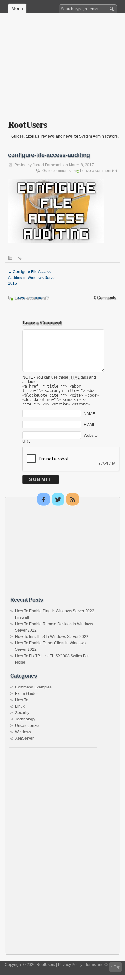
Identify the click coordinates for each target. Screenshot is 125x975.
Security (22, 713)
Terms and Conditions (104, 965)
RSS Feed (72, 499)
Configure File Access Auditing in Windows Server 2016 (32, 278)
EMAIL (89, 424)
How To (21, 700)
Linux (20, 706)
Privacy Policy (70, 965)
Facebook (43, 499)
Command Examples (33, 687)
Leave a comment (95, 171)
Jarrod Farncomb (48, 165)
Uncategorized (28, 725)
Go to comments (56, 171)
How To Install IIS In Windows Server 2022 (51, 636)
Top (117, 967)
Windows (23, 732)
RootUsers (27, 124)
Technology (25, 719)
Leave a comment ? (31, 297)
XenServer (24, 738)
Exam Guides (26, 693)
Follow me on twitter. (58, 499)
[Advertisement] (62, 70)
